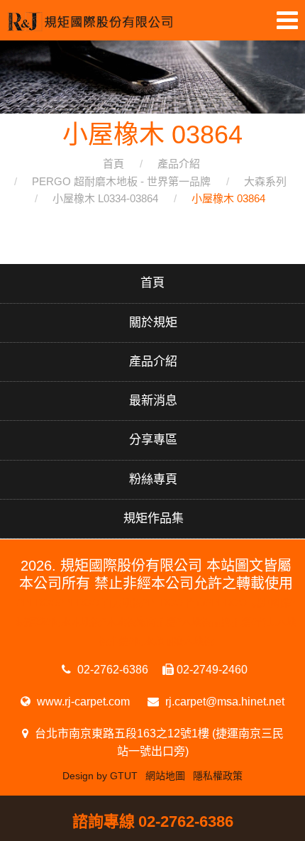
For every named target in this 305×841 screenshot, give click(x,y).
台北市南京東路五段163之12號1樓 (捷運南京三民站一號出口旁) (158, 742)
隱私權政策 (218, 775)
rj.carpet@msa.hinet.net (223, 702)
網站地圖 (165, 775)
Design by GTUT (100, 775)
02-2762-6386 (111, 670)
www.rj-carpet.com (82, 702)
